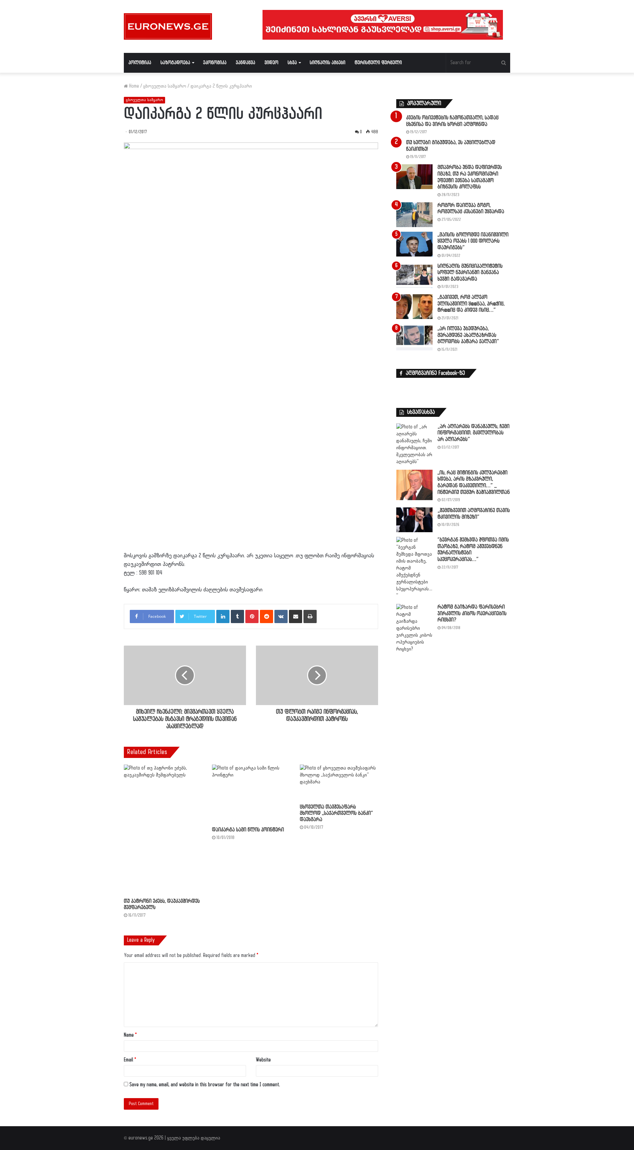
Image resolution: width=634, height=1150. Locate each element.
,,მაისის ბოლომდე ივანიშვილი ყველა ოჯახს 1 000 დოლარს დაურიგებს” (473, 241)
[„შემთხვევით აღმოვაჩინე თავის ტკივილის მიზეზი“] (414, 519)
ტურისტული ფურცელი (378, 62)
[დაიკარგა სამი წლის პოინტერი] (251, 794)
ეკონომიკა (215, 62)
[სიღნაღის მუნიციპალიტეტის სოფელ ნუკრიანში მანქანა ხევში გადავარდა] (414, 275)
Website (263, 1059)
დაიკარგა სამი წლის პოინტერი (248, 830)
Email (130, 1059)
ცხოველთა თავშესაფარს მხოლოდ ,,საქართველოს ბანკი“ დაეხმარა (336, 813)
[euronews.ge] (168, 26)
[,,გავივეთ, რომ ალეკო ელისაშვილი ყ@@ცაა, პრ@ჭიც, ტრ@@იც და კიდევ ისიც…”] (414, 306)
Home (133, 86)
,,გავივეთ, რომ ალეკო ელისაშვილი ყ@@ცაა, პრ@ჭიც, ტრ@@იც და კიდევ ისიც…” (471, 304)
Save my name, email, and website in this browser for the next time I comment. (204, 1084)
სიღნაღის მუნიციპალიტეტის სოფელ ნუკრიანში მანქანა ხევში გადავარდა (470, 272)
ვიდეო (271, 62)
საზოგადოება (175, 62)
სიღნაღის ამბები (327, 62)
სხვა (292, 62)
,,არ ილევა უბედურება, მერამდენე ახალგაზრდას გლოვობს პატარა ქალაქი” (468, 335)
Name (130, 1035)
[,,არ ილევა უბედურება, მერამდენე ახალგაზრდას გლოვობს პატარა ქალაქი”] (414, 338)
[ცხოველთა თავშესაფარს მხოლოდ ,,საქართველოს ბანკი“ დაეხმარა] (339, 783)
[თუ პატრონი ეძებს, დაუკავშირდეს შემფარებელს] (163, 830)
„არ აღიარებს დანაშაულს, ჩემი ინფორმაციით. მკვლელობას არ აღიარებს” (474, 433)
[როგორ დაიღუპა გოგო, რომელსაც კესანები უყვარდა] (414, 214)
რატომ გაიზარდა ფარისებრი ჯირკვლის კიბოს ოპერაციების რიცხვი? (472, 613)
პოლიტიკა (139, 62)
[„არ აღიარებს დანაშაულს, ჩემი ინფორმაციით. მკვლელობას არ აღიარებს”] (414, 444)
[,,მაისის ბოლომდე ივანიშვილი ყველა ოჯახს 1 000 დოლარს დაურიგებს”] (414, 244)
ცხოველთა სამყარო (164, 86)
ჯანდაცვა (245, 62)
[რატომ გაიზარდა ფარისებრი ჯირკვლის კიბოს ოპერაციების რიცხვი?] (414, 628)
